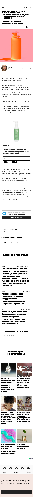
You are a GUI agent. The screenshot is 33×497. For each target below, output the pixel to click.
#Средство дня (5, 231)
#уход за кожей (17, 231)
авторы (16, 472)
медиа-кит (29, 472)
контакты (4, 472)
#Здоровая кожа (13, 229)
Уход (3, 7)
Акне (3, 27)
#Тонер (11, 231)
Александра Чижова (11, 68)
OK (16, 492)
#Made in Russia (5, 229)
